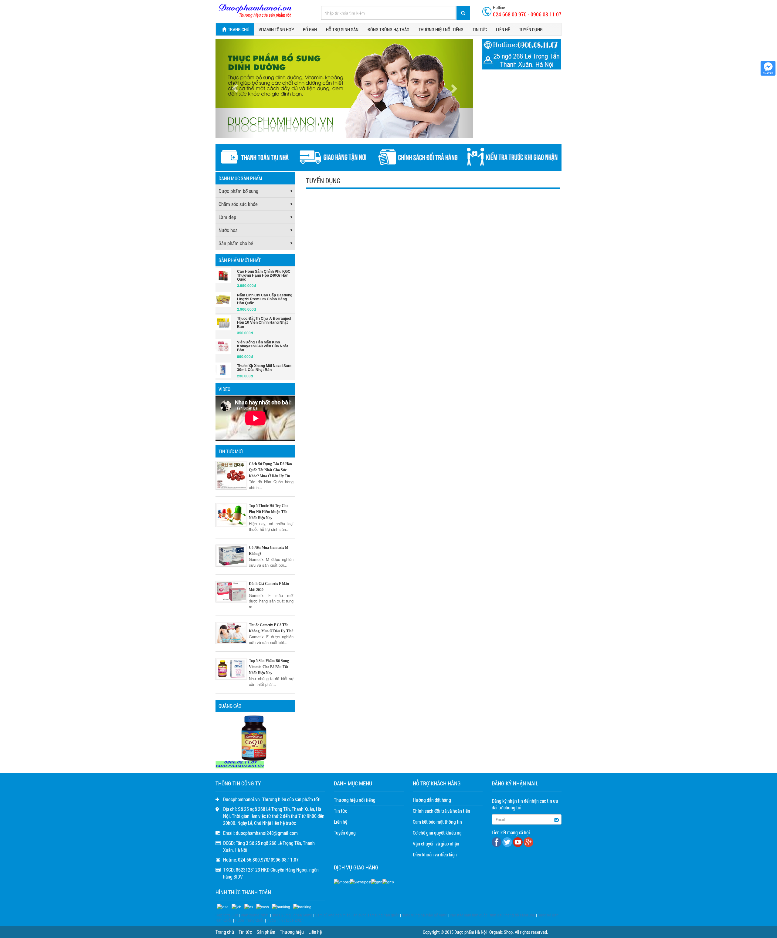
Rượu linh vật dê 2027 (285, 920)
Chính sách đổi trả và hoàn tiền (441, 811)
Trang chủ (238, 29)
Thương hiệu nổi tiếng (441, 29)
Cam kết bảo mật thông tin (437, 821)
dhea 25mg (281, 914)
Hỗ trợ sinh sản (342, 29)
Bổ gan (310, 29)
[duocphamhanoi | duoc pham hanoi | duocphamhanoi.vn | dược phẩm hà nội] (255, 11)
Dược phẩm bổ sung (238, 190)
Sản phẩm (265, 932)
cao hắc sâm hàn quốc (468, 914)
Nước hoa (228, 230)
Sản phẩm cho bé (236, 243)
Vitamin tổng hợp (276, 29)
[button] (234, 88)
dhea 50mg (302, 914)
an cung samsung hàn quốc (376, 914)
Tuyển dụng (531, 29)
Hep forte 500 (226, 914)
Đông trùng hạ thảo (388, 29)
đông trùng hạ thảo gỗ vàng (424, 914)
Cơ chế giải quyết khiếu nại (438, 832)
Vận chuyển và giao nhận (436, 843)
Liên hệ (503, 29)
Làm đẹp (227, 217)
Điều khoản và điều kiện (435, 854)
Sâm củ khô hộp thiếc (333, 914)
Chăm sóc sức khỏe (238, 204)
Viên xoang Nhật (254, 914)
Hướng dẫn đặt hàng (432, 800)
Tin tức (480, 29)
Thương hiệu (292, 932)
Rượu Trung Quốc (249, 920)
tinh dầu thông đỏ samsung (512, 914)
